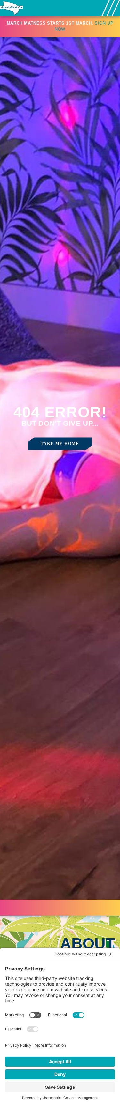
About (87, 943)
